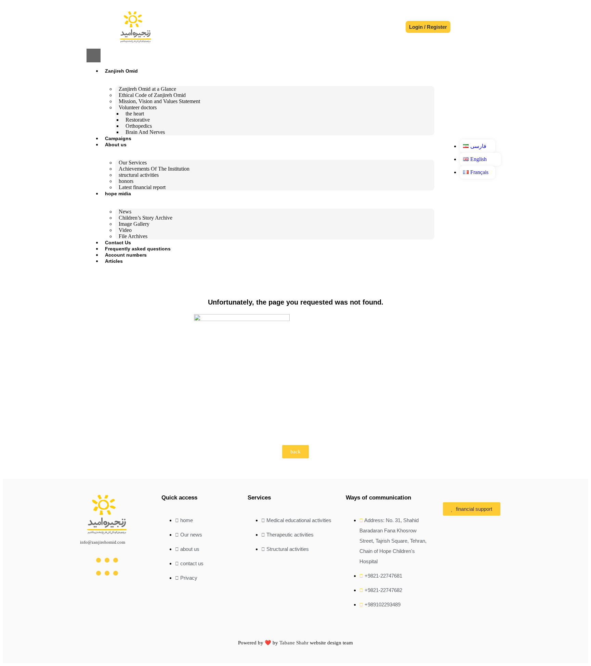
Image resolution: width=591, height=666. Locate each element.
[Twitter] (107, 560)
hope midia (118, 193)
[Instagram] (98, 560)
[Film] (115, 573)
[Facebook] (98, 573)
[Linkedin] (107, 573)
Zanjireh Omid (121, 71)
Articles (114, 261)
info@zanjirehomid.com (102, 542)
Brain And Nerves (145, 132)
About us (116, 144)
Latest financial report (142, 187)
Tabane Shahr (293, 642)
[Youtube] (115, 560)
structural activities (139, 175)
